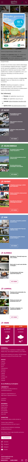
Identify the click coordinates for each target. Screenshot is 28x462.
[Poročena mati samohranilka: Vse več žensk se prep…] (4, 294)
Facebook (6, 441)
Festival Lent (4, 377)
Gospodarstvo (4, 368)
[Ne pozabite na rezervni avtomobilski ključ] (4, 116)
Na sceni (3, 371)
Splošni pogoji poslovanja (7, 456)
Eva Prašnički (4, 410)
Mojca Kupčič (4, 407)
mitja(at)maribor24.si (12, 395)
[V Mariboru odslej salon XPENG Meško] (4, 132)
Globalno (3, 370)
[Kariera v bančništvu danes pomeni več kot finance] (4, 195)
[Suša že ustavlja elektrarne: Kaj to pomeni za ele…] (4, 160)
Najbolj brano (13, 460)
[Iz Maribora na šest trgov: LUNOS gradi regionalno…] (4, 187)
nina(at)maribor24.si (5, 434)
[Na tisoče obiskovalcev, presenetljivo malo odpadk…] (4, 168)
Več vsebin (14, 138)
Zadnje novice (4, 460)
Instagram (6, 447)
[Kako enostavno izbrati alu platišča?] (4, 124)
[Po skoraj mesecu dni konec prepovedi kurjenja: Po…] (4, 275)
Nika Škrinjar (4, 408)
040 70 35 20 (16, 424)
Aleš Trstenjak (4, 412)
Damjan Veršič (4, 405)
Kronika (3, 364)
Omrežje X (6, 444)
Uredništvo (3, 398)
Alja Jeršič (3, 414)
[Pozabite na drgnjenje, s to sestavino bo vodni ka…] (4, 310)
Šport (2, 366)
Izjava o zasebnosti (5, 458)
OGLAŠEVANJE (6, 437)
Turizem (3, 375)
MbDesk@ (3, 400)
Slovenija (3, 363)
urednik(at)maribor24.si (6, 390)
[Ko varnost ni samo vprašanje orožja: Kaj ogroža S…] (4, 152)
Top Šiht (3, 378)
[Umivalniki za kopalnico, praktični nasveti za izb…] (4, 223)
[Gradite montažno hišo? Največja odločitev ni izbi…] (4, 231)
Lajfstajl (3, 373)
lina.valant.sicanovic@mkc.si (19, 105)
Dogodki (3, 380)
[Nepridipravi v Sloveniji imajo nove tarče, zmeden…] (4, 259)
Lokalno (3, 361)
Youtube (6, 449)
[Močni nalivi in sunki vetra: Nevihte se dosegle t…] (4, 267)
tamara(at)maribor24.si (6, 424)
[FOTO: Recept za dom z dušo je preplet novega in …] (4, 239)
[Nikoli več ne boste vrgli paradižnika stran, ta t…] (4, 302)
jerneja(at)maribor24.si (6, 429)
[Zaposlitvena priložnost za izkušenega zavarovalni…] (4, 203)
